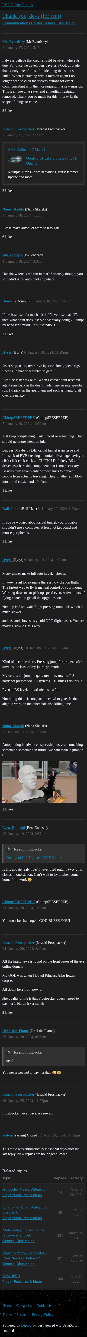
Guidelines (44, 1306)
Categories (24, 1306)
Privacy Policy (42, 1315)
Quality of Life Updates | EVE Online (34, 858)
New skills (11, 1276)
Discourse (28, 1325)
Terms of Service (15, 1315)
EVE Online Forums (17, 5)
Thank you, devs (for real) (31, 16)
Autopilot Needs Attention (24, 1189)
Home (7, 1306)
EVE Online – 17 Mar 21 (26, 149)
